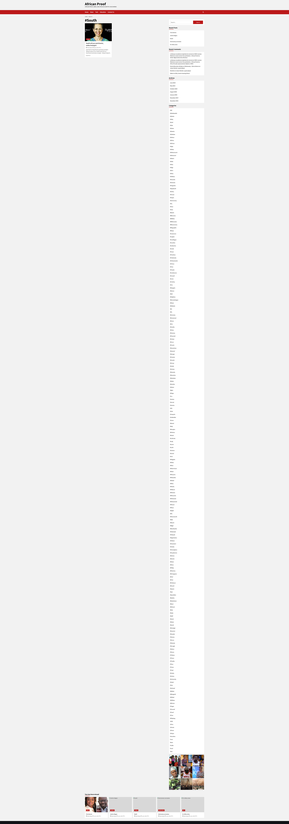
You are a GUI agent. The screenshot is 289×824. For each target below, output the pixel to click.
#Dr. (171, 312)
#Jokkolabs (173, 417)
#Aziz (171, 209)
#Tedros (172, 649)
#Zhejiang (172, 718)
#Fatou (172, 330)
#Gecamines (173, 348)
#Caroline (172, 242)
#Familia (172, 327)
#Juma (172, 420)
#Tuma (172, 667)
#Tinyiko (172, 661)
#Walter (172, 691)
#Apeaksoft (173, 188)
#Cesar (172, 251)
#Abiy (171, 119)
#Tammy (172, 637)
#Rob (171, 610)
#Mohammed (173, 501)
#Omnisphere (173, 549)
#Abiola (172, 116)
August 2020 (173, 91)
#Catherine (173, 245)
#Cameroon (173, 233)
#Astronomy (173, 200)
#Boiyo (172, 230)
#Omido (172, 546)
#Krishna (172, 432)
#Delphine (172, 297)
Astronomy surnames (175, 41)
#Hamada (172, 372)
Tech (96, 12)
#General (172, 351)
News (91, 12)
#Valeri (172, 682)
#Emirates (172, 315)
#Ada (171, 125)
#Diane (172, 303)
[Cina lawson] (96, 804)
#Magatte (172, 459)
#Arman (172, 194)
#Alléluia (172, 176)
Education (103, 12)
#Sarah (172, 619)
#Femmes (172, 333)
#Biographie (173, 227)
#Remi (171, 604)
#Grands (172, 360)
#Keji (171, 426)
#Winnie (172, 703)
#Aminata (172, 182)
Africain (172, 727)
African (172, 730)
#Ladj (171, 441)
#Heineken (173, 378)
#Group (172, 363)
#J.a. (171, 396)
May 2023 (172, 85)
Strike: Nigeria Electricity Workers (178, 57)
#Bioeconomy (173, 224)
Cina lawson (173, 32)
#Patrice (172, 555)
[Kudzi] (144, 804)
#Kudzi (172, 435)
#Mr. (171, 513)
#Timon (172, 658)
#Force (172, 342)
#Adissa (172, 137)
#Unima (172, 676)
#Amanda (172, 179)
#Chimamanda (174, 260)
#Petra (172, 565)
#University (173, 679)
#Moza (172, 507)
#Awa (171, 206)
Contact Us (111, 12)
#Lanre (172, 444)
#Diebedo (172, 306)
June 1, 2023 (96, 816)
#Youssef (172, 709)
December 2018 (174, 101)
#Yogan (172, 706)
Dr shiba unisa (173, 44)
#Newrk (172, 522)
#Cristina (172, 282)
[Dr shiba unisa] (192, 804)
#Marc (171, 465)
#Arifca (172, 191)
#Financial (172, 336)
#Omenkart (173, 543)
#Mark (171, 471)
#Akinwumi (173, 155)
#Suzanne (172, 631)
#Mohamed (173, 498)
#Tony (171, 664)
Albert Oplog (89, 47)
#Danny (172, 291)
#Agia (171, 146)
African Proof (95, 4)
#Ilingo (172, 393)
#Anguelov (173, 185)
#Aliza (171, 173)
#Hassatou (173, 375)
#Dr (171, 309)
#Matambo (173, 477)
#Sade (171, 613)
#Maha (172, 462)
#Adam (172, 128)
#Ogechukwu (173, 537)
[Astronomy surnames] (168, 804)
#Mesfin (172, 486)
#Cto (171, 285)
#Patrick (172, 558)
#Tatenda (172, 643)
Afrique (172, 733)
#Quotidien (173, 595)
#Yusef (172, 712)
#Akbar (172, 149)
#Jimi (171, 411)
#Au (171, 203)
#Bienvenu (173, 215)
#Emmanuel (173, 318)
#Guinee (172, 369)
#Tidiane (172, 655)
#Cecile (172, 248)
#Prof (171, 577)
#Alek (171, 161)
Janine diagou (173, 35)
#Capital (172, 236)
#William (172, 700)
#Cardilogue (173, 239)
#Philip (172, 568)
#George (172, 354)
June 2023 (173, 82)
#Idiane (172, 387)
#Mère (171, 483)
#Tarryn (172, 640)
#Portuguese (173, 574)
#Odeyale (172, 534)
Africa (171, 724)
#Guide (172, 366)
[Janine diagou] (120, 804)
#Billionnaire (173, 221)
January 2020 (173, 94)
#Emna (172, 321)
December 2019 (174, 98)
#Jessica (172, 405)
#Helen (172, 381)
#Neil (171, 519)
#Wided (172, 697)
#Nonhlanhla (173, 528)
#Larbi (171, 447)
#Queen (172, 589)
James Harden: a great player (177, 68)
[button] (203, 12)
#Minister (172, 492)
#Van (171, 685)
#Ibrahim (172, 384)
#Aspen (172, 197)
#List (171, 456)
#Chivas (172, 264)
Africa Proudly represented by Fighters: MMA (181, 63)
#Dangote (172, 288)
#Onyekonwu (173, 552)
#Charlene (172, 254)
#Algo (171, 167)
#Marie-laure (173, 468)
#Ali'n (171, 170)
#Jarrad (172, 402)
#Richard (172, 607)
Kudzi (171, 38)
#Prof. (171, 580)
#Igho (171, 390)
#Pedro (172, 562)
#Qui (171, 592)
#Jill (171, 408)
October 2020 (173, 88)
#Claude (172, 270)
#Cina (171, 267)
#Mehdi (172, 480)
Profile (171, 745)
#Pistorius (172, 571)
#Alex (171, 164)
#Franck (172, 345)
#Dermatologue (174, 300)
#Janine (172, 399)
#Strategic (172, 628)
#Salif (171, 616)
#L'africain (172, 438)
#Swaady (172, 634)
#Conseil (172, 276)
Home (86, 12)
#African (172, 143)
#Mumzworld (173, 516)
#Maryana (172, 474)
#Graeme (172, 357)
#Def (171, 294)
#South (88, 39)
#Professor (173, 583)
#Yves (171, 715)
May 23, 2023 (96, 47)
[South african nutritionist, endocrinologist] (98, 32)
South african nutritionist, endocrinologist (94, 44)
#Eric (171, 324)
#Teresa (172, 652)
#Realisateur (173, 601)
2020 (171, 721)
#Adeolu (172, 131)
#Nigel (171, 525)
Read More (88, 55)
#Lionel (172, 453)
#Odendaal (173, 531)
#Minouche (173, 495)
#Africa (172, 140)
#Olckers (172, 540)
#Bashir (172, 212)
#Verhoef (172, 688)
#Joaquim (172, 414)
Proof (171, 748)
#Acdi (171, 122)
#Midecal (172, 489)
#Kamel (172, 423)
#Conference (173, 273)
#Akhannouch (173, 152)
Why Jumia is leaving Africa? (182, 73)
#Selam (172, 622)
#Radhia (172, 598)
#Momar (172, 504)
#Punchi (172, 586)
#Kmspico (172, 429)
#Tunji (171, 670)
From (171, 739)
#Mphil (172, 510)
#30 (171, 110)
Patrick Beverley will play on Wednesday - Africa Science (184, 66)
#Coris (171, 279)
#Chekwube (173, 257)
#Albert (172, 158)
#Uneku (172, 673)
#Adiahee (172, 134)
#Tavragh (172, 646)
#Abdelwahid (173, 113)
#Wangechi (173, 694)
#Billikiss (172, 218)
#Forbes (172, 339)
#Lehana (172, 450)
